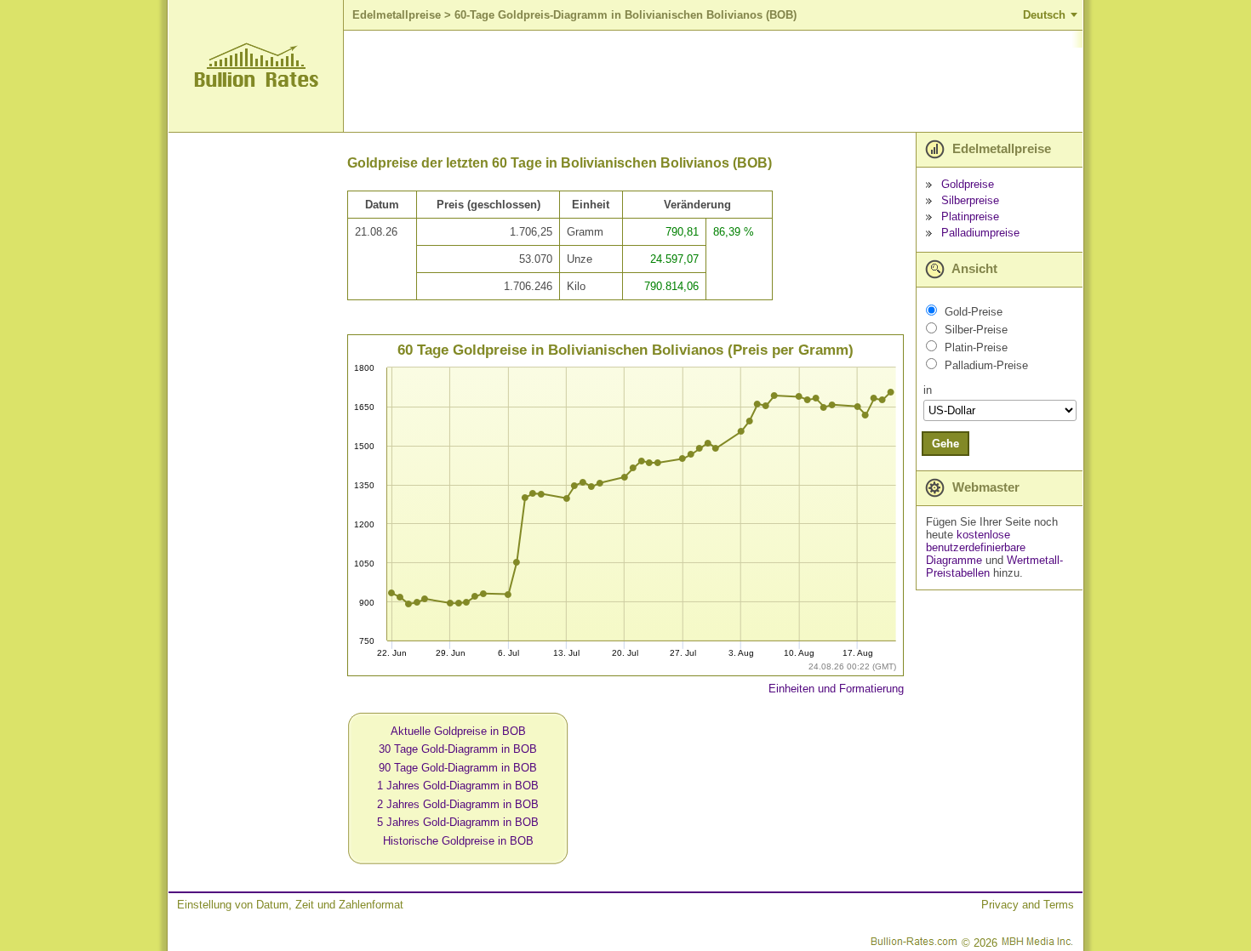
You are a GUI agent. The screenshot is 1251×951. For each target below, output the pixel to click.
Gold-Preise (974, 311)
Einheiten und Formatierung (836, 688)
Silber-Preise (976, 329)
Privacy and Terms (1027, 904)
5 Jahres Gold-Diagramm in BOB (458, 822)
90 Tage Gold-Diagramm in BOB (458, 767)
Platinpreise (970, 216)
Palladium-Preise (986, 365)
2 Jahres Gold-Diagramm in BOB (458, 804)
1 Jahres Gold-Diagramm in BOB (458, 785)
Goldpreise (967, 184)
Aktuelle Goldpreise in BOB (458, 731)
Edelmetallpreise (396, 15)
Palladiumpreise (980, 232)
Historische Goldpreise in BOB (458, 840)
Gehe (945, 443)
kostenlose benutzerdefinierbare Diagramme (975, 547)
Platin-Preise (976, 347)
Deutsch (1044, 15)
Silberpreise (970, 200)
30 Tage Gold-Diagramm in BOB (458, 749)
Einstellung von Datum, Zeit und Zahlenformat (290, 904)
